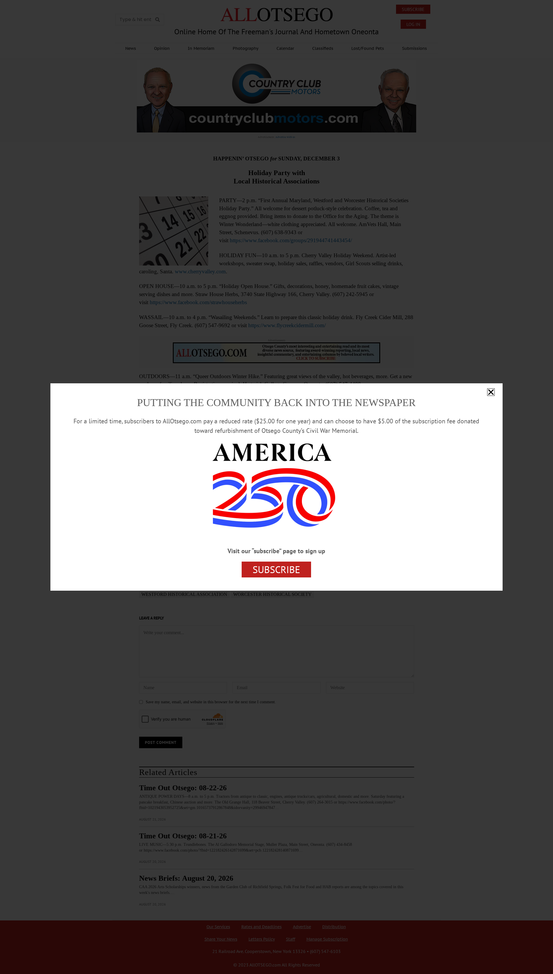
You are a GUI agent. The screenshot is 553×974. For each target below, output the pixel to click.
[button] (491, 392)
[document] (276, 487)
